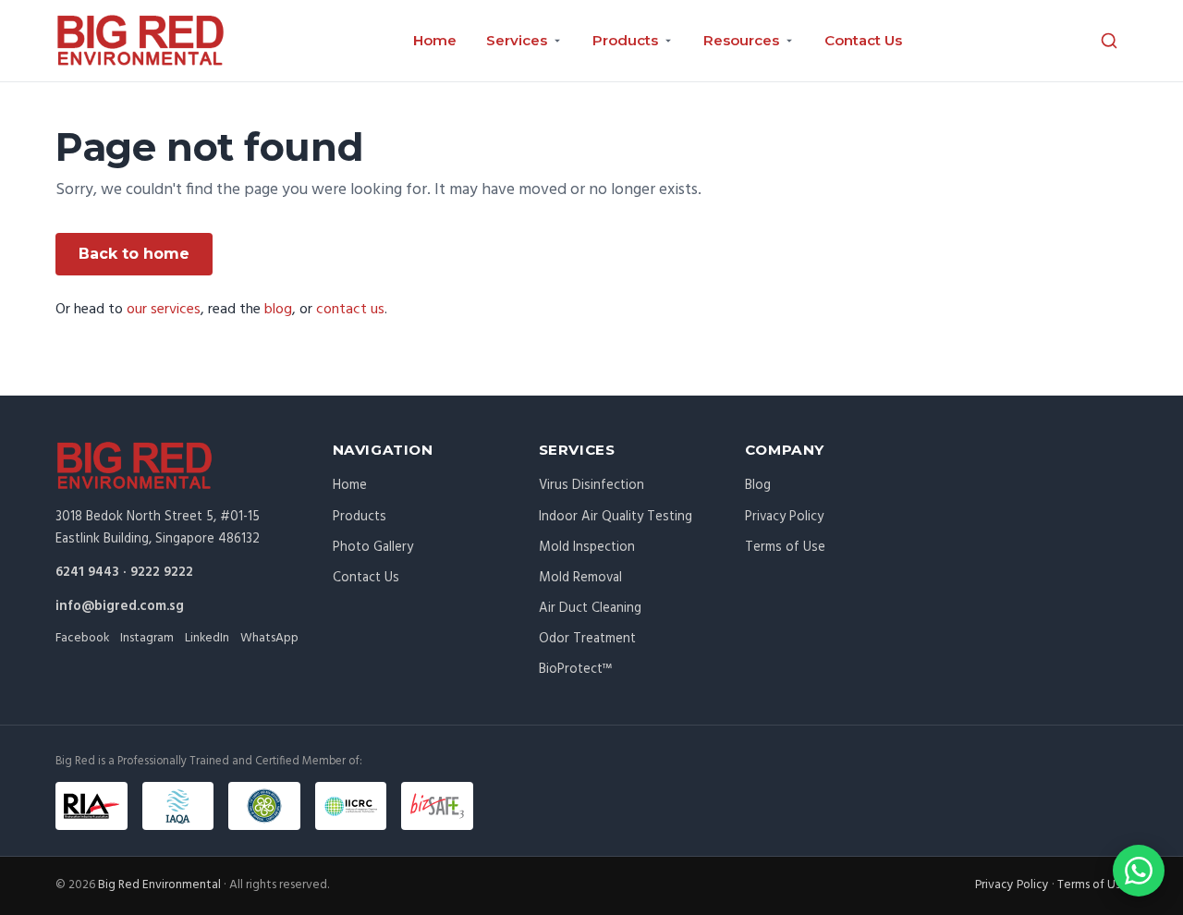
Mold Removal (580, 578)
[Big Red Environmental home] (140, 40)
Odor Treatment (587, 639)
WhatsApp (269, 638)
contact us (350, 310)
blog (278, 310)
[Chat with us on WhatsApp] (1139, 871)
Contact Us (863, 40)
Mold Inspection (587, 547)
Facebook (82, 638)
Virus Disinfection (591, 485)
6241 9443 (87, 572)
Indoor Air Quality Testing (615, 517)
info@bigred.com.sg (119, 606)
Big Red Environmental (159, 885)
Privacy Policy (784, 517)
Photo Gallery (373, 547)
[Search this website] (1109, 40)
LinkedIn (207, 638)
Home (435, 40)
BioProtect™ (575, 669)
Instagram (147, 638)
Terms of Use (785, 547)
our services (164, 310)
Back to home (134, 253)
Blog (758, 485)
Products (359, 517)
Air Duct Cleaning (590, 608)
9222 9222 (161, 572)
